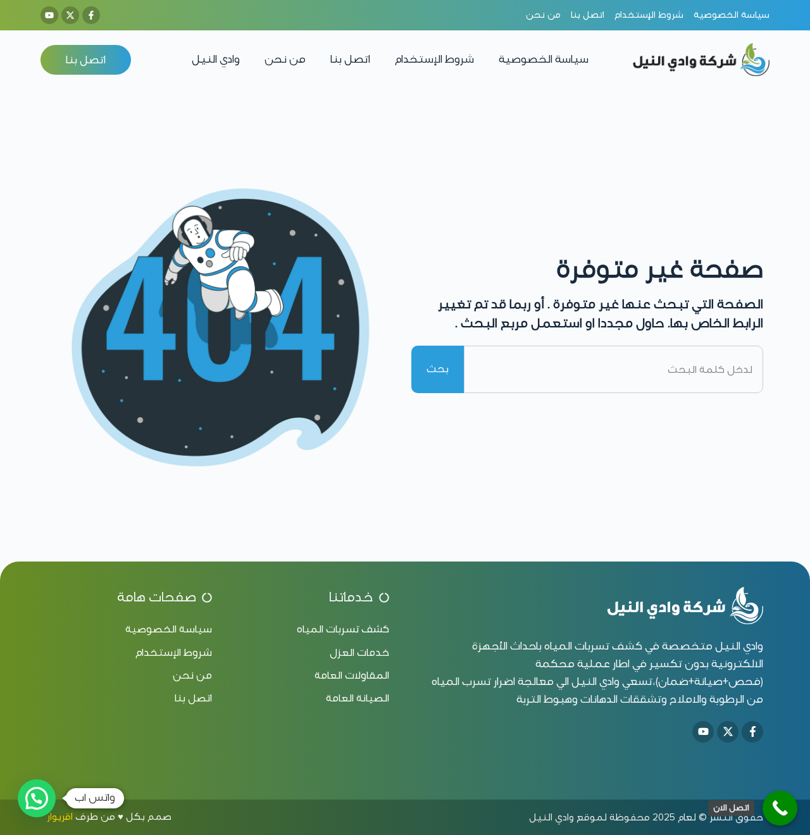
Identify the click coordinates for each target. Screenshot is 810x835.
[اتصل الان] (780, 808)
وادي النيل (216, 59)
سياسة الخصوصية (544, 59)
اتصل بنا (350, 59)
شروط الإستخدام (434, 59)
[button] (37, 798)
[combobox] (613, 369)
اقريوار (60, 816)
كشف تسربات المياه (593, 646)
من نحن (285, 59)
